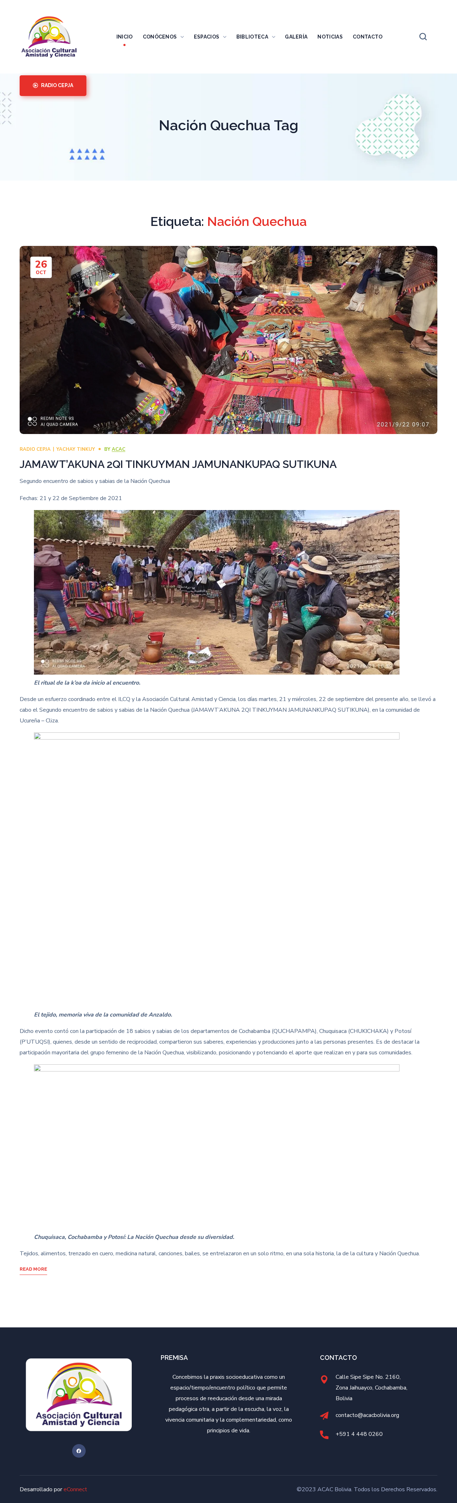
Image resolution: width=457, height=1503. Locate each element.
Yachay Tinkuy (75, 449)
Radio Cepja (35, 449)
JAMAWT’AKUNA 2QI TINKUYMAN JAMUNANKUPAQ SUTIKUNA (178, 464)
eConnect (75, 1489)
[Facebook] (79, 1451)
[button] (423, 37)
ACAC (118, 449)
